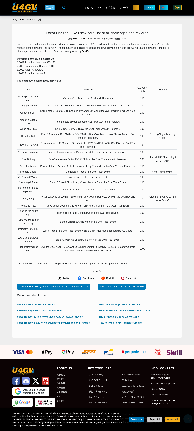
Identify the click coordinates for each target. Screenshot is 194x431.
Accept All (172, 419)
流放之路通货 (128, 391)
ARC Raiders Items (131, 374)
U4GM (85, 51)
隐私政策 (61, 383)
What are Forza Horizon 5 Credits (36, 304)
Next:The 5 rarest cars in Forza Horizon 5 (122, 286)
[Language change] (163, 7)
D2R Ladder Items (98, 402)
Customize (136, 419)
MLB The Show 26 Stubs (133, 397)
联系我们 (61, 379)
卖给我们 (110, 7)
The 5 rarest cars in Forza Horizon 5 (119, 316)
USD (148, 7)
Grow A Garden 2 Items (133, 386)
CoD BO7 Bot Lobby (99, 380)
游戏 (48, 7)
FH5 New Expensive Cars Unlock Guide (39, 310)
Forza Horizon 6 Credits (133, 402)
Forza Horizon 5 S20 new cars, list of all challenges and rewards (53, 323)
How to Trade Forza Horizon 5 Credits (120, 323)
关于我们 (61, 374)
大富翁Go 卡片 (96, 374)
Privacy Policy (54, 425)
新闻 (40, 19)
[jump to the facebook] (16, 381)
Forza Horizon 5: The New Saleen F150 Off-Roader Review (50, 316)
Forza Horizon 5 (27, 19)
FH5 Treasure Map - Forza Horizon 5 (119, 304)
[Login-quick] (136, 7)
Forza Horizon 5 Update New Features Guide (124, 310)
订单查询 (124, 7)
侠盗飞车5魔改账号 (98, 391)
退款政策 (61, 388)
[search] (64, 7)
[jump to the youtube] (45, 381)
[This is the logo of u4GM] (24, 7)
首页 (14, 19)
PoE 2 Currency (96, 397)
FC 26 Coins (128, 380)
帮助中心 (89, 7)
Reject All (154, 419)
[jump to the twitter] (35, 381)
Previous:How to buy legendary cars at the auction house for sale (54, 286)
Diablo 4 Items (96, 386)
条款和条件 (62, 392)
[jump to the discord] (26, 381)
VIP (100, 7)
